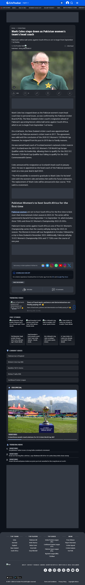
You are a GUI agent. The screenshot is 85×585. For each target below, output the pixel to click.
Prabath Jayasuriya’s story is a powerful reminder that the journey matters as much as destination (49, 303)
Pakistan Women (18, 282)
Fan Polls (70, 551)
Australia (14, 543)
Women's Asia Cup (35, 8)
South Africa (14, 551)
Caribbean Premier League (17, 380)
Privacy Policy (62, 582)
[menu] (77, 3)
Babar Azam (33, 545)
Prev (11, 307)
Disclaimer (75, 565)
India (14, 540)
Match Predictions (70, 8)
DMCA (69, 565)
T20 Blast (52, 556)
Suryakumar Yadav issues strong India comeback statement (29, 450)
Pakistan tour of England (16, 356)
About (24, 565)
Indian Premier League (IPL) (52, 541)
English (25, 3)
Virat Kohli (33, 548)
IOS (53, 277)
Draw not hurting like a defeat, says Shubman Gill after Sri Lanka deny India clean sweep (39, 456)
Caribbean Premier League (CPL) (52, 545)
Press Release (70, 540)
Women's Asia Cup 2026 (15, 362)
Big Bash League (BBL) (51, 554)
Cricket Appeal (70, 545)
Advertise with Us (52, 565)
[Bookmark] (47, 93)
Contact (30, 565)
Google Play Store (62, 277)
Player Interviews (70, 543)
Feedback (36, 565)
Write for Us (63, 565)
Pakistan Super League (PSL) (52, 550)
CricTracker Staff (18, 46)
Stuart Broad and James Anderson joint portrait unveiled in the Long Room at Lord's (37, 461)
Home (13, 28)
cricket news (22, 28)
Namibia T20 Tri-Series (15, 368)
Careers (42, 565)
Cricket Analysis (70, 548)
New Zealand (14, 548)
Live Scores (6, 8)
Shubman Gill (33, 540)
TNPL (58, 8)
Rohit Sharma (33, 543)
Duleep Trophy (49, 8)
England (14, 545)
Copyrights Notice (74, 582)
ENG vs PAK (22, 8)
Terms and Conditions (50, 582)
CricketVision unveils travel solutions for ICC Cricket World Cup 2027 (31, 437)
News (14, 8)
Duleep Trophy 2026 (14, 374)
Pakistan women (19, 212)
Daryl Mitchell (33, 551)
